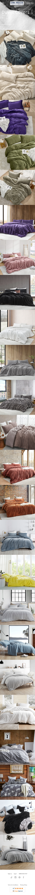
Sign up (10, 873)
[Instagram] (15, 877)
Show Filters (6, 24)
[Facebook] (23, 877)
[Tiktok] (11, 877)
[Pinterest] (19, 877)
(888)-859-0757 (23, 873)
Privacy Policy (23, 885)
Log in (15, 873)
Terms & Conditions (13, 885)
